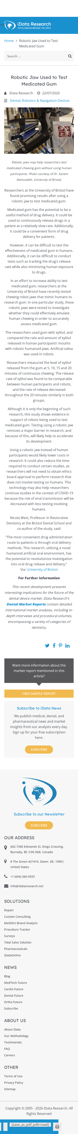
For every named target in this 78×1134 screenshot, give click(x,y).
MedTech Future (15, 983)
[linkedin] (5, 1127)
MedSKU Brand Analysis (21, 923)
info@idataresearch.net (26, 886)
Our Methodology (16, 1036)
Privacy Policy (13, 1083)
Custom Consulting (17, 917)
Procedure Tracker (17, 929)
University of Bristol (42, 569)
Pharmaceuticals (15, 949)
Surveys (9, 936)
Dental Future (13, 995)
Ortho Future (13, 1002)
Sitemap (10, 1089)
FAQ (7, 1049)
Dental (15, 100)
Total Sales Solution (17, 942)
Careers (9, 1055)
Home (9, 40)
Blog (7, 976)
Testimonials (13, 1042)
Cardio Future (13, 989)
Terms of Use (13, 1076)
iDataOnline (12, 955)
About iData (12, 1029)
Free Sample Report (39, 693)
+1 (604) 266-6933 (22, 876)
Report (9, 910)
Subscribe (39, 749)
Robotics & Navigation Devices (46, 100)
